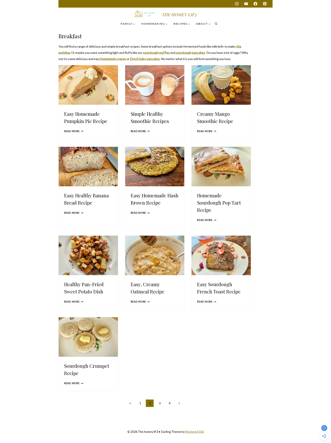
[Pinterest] (264, 3)
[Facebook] (255, 3)
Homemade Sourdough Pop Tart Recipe (219, 202)
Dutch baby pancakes (145, 59)
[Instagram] (236, 3)
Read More (73, 131)
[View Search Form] (216, 23)
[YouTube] (246, 3)
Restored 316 (194, 432)
